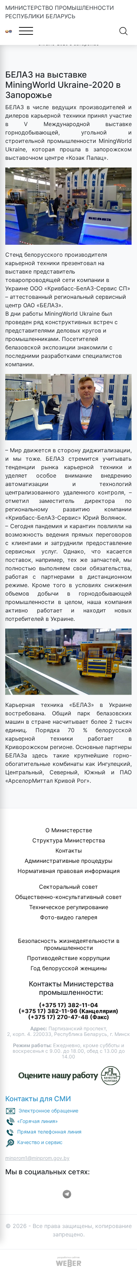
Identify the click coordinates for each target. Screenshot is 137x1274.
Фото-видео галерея (68, 917)
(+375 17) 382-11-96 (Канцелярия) (68, 1010)
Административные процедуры (68, 860)
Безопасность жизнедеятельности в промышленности (68, 944)
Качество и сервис (40, 1142)
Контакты (69, 850)
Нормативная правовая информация (69, 870)
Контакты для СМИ (38, 1099)
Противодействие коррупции (68, 957)
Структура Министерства (68, 840)
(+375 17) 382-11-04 (68, 1005)
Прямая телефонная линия (49, 1132)
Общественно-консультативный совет (68, 896)
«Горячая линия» (37, 1121)
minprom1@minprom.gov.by (37, 1158)
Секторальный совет (68, 886)
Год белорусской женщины (69, 968)
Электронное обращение (48, 1111)
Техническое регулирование (68, 907)
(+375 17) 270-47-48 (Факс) (68, 1016)
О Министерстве (68, 830)
